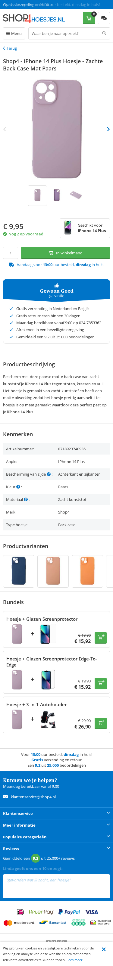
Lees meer (74, 960)
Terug (12, 48)
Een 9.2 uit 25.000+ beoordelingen (33, 4)
